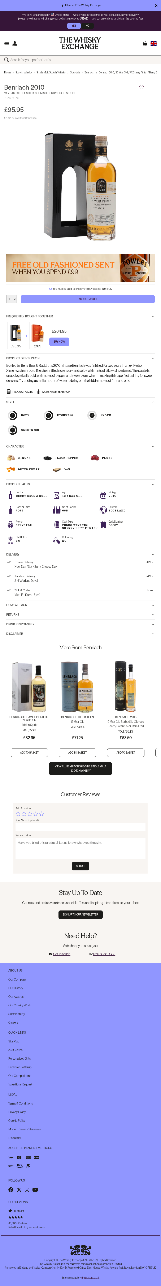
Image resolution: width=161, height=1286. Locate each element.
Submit (80, 866)
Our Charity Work (19, 1005)
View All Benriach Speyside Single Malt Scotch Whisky (80, 768)
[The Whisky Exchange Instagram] (27, 1189)
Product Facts (18, 484)
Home (7, 72)
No (87, 25)
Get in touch (61, 954)
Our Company (17, 979)
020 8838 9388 (104, 954)
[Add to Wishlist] (141, 87)
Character (15, 446)
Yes (74, 25)
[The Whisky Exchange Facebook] (10, 1189)
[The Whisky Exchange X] (19, 1189)
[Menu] (6, 43)
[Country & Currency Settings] (154, 43)
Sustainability (16, 1014)
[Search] (7, 60)
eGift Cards (15, 1050)
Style (10, 402)
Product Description (23, 358)
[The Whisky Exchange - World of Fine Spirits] (80, 43)
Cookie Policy (16, 1121)
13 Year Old (72, 496)
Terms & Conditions (20, 1103)
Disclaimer (14, 634)
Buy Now (59, 341)
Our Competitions (19, 1076)
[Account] (14, 43)
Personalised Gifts (19, 1058)
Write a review (23, 835)
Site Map (13, 1041)
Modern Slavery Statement (25, 1129)
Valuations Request (20, 1084)
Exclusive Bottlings (19, 1067)
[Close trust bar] (156, 5)
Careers (13, 1022)
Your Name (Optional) (27, 820)
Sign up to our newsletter (80, 914)
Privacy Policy (17, 1112)
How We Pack (16, 605)
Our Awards (15, 997)
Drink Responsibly (20, 624)
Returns (12, 615)
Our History (15, 988)
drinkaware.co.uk (90, 1277)
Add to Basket (88, 299)
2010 (112, 496)
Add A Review (23, 808)
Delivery (12, 554)
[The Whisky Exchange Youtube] (35, 1189)
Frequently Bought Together (29, 316)
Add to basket (29, 752)
